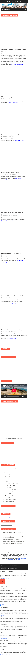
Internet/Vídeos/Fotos (8, 485)
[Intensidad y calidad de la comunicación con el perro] (14, 197)
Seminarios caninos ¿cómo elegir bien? (11, 135)
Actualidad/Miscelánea (8, 468)
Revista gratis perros (7, 491)
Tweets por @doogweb (6, 517)
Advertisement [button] (3, 638)
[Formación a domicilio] (14, 368)
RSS (15, 565)
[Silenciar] (23, 396)
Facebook (18, 559)
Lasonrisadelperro (7, 532)
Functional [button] (2, 615)
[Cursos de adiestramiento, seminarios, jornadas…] (14, 238)
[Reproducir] (3, 396)
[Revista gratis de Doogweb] (14, 421)
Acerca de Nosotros (5, 568)
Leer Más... (7, 578)
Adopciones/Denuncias (8, 472)
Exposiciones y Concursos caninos (10, 478)
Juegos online (6, 487)
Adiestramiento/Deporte (8, 470)
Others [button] (1, 648)
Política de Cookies (13, 568)
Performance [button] (3, 623)
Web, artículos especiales (8, 501)
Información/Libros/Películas (9, 483)
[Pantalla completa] (25, 396)
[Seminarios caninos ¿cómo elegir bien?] (14, 120)
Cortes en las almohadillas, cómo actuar (15, 541)
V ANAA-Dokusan (13, 296)
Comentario (14, 53)
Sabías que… (5, 493)
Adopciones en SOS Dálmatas (13, 539)
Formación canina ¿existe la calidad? (10, 172)
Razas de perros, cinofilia (8, 489)
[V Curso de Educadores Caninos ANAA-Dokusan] (14, 280)
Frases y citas (5, 480)
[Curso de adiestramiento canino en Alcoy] (14, 317)
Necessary (3, 605)
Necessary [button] (2, 604)
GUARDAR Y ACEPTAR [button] (5, 654)
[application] (14, 391)
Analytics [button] (2, 630)
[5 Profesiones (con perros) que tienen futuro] (14, 82)
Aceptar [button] (3, 578)
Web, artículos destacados (8, 499)
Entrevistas (5, 474)
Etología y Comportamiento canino (10, 476)
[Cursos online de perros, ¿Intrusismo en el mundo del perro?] (14, 34)
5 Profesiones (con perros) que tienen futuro (12, 97)
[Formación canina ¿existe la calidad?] (14, 157)
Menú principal (7, 9)
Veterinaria (5, 497)
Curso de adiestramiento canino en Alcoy (11, 330)
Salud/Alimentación (7, 495)
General (4, 481)
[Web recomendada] (14, 453)
